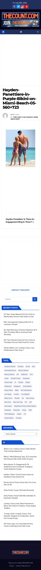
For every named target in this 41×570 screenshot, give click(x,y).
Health (27, 382)
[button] (38, 32)
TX (25, 414)
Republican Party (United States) (25, 406)
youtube (18, 418)
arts (33, 366)
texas (24, 410)
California (24, 374)
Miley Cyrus (8, 398)
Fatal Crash (8, 382)
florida (20, 382)
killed (17, 390)
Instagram (17, 386)
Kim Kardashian (26, 390)
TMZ (30, 410)
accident (20, 366)
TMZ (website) (10, 414)
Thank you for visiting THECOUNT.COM (20, 563)
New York (8, 402)
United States (9, 418)
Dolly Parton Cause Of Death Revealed (19, 490)
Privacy (11, 566)
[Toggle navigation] (21, 31)
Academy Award (10, 366)
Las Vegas (8, 394)
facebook (26, 378)
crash (7, 378)
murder (17, 398)
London (16, 394)
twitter (19, 414)
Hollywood (8, 386)
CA (18, 374)
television (16, 410)
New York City (17, 402)
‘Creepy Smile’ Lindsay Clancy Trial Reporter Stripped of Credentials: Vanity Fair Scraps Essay (19, 516)
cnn (31, 374)
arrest (28, 366)
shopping (8, 410)
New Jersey (30, 398)
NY (26, 402)
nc (23, 398)
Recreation (8, 406)
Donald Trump (15, 378)
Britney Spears (9, 374)
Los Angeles (25, 394)
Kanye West (9, 390)
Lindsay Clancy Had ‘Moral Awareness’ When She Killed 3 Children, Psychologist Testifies (20, 506)
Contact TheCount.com (23, 566)
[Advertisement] (20, 64)
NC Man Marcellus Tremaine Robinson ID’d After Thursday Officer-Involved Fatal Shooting (20, 332)
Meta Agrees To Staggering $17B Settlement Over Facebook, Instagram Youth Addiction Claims (18, 467)
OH (30, 402)
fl (15, 382)
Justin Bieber (27, 386)
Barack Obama (23, 370)
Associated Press (10, 370)
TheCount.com (12, 442)
